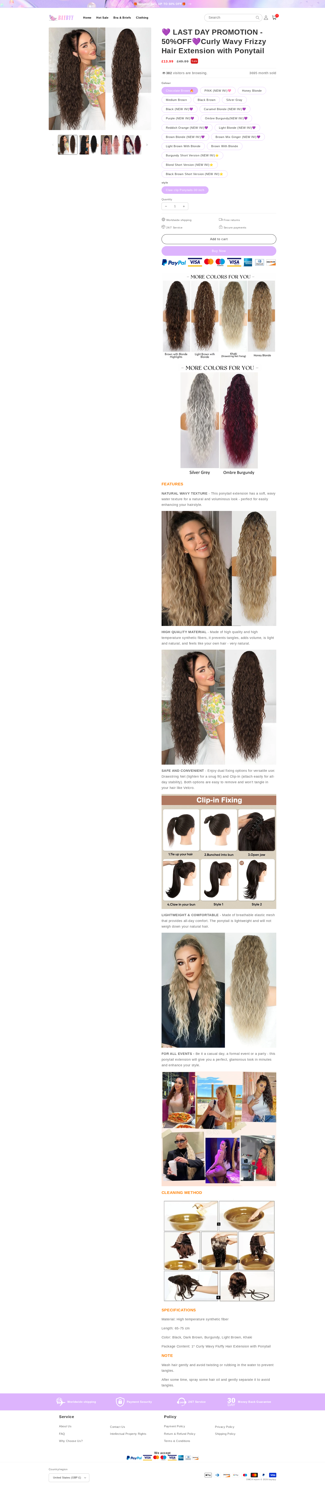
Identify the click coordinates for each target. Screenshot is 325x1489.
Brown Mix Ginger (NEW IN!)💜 (238, 137)
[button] (274, 18)
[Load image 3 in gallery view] (110, 145)
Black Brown (207, 99)
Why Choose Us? (71, 1441)
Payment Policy (174, 1426)
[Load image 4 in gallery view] (131, 145)
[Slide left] (53, 145)
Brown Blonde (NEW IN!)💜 (185, 137)
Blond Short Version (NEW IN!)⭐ (189, 164)
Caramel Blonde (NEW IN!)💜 (225, 109)
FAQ (62, 1433)
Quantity (167, 199)
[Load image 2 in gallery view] (89, 145)
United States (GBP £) (67, 1477)
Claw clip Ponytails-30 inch (185, 190)
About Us (65, 1426)
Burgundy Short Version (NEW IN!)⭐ (192, 155)
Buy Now (219, 251)
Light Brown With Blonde (183, 146)
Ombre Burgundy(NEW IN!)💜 (226, 118)
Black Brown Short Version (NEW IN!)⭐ (194, 174)
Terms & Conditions (177, 1441)
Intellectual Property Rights (128, 1433)
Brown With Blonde (224, 146)
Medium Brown (176, 99)
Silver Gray (234, 99)
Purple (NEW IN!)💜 (180, 118)
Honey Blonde (252, 90)
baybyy (272, 1479)
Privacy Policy (224, 1426)
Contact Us (117, 1426)
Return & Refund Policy (180, 1433)
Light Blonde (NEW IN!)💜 (237, 127)
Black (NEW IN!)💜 (179, 109)
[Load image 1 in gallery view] (67, 145)
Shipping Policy (225, 1433)
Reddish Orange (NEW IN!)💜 (187, 127)
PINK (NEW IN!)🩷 (217, 90)
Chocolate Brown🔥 (180, 90)
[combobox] (233, 17)
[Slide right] (147, 145)
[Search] (257, 17)
